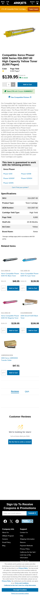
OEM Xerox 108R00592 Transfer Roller (9, 359)
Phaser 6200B (26, 174)
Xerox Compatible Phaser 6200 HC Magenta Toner (10, 317)
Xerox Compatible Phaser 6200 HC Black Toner (10, 275)
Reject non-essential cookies (20, 593)
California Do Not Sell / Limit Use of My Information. (20, 585)
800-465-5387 (7, 4)
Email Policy (6, 542)
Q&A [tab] (27, 391)
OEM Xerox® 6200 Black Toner (29, 317)
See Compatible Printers (20, 97)
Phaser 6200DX (26, 178)
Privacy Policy (25, 549)
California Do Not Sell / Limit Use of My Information (28, 554)
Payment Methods (26, 545)
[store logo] (20, 3)
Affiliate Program (8, 536)
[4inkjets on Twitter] (11, 521)
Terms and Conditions (22, 583)
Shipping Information (27, 539)
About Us (5, 532)
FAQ (21, 536)
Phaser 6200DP (8, 178)
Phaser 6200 (7, 174)
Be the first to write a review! (20, 442)
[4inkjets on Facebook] (5, 521)
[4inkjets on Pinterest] (17, 521)
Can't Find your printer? (20, 187)
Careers (5, 539)
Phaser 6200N (8, 183)
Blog (3, 545)
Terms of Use (24, 561)
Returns (23, 542)
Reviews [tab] (15, 391)
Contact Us (24, 532)
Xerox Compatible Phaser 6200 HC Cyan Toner (30, 275)
